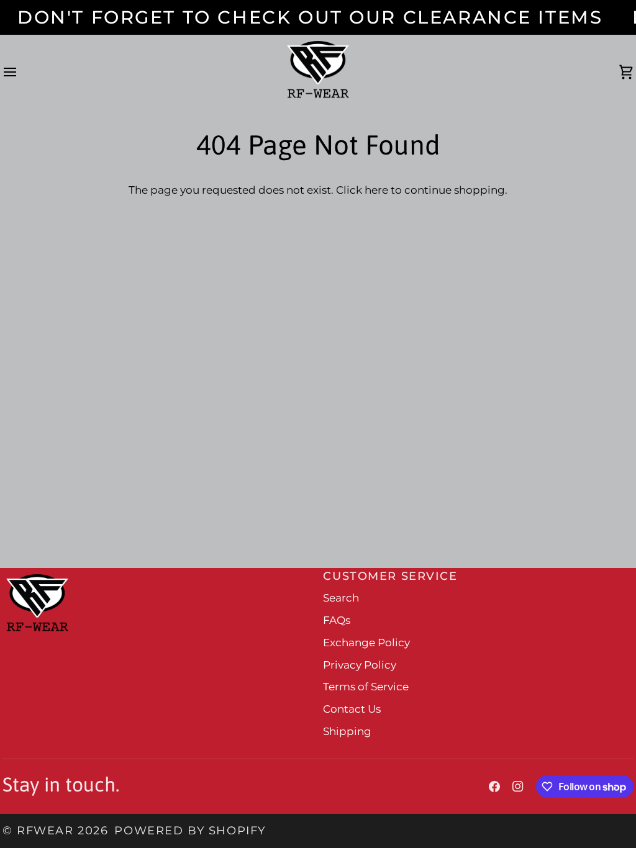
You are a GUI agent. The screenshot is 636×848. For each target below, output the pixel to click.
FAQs (336, 620)
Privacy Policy (359, 665)
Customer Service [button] (390, 575)
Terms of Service (366, 686)
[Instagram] (518, 786)
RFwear (45, 830)
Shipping (347, 731)
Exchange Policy (366, 642)
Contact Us (352, 709)
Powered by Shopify (189, 830)
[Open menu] (21, 73)
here (376, 190)
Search (341, 598)
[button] (159, 571)
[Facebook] (494, 786)
